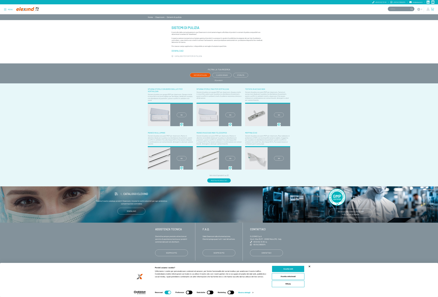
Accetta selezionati (288, 276)
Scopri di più (171, 253)
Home (150, 17)
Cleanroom (159, 17)
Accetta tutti (288, 269)
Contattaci (266, 253)
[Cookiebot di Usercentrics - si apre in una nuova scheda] (140, 292)
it (421, 9)
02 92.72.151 (380, 2)
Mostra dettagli (244, 292)
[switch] (189, 292)
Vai (181, 115)
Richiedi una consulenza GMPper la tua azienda (351, 213)
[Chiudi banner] (309, 266)
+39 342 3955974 (259, 244)
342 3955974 (399, 2)
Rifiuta (288, 284)
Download (131, 211)
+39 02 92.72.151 (259, 242)
